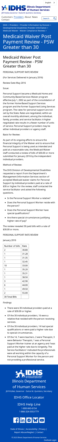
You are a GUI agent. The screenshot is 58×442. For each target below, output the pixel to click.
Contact (5, 19)
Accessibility (31, 429)
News (35, 16)
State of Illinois (17, 429)
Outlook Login (50, 440)
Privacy (42, 429)
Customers (7, 16)
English (48, 2)
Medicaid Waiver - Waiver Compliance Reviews (24, 30)
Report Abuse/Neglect (24, 432)
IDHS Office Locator (29, 397)
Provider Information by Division (35, 25)
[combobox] (50, 2)
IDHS (5, 25)
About (28, 16)
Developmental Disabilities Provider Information (25, 28)
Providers (19, 16)
